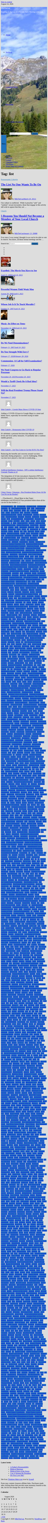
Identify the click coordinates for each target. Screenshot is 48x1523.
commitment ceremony (38, 723)
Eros (9, 847)
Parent (34, 1153)
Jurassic (15, 1020)
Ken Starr (40, 1022)
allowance (42, 536)
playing (3, 1180)
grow (39, 943)
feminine (12, 872)
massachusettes (6, 1072)
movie (15, 1107)
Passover (10, 1157)
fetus (20, 874)
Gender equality (19, 913)
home (41, 963)
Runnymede (39, 1260)
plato (29, 1178)
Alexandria (35, 533)
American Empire (32, 546)
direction (12, 796)
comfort (37, 717)
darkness (4, 773)
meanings (42, 1076)
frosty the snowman (8, 905)
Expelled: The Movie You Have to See (19, 270)
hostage (22, 970)
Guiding (34, 945)
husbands (28, 976)
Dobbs (12, 803)
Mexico (19, 1087)
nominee (4, 1132)
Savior (28, 1272)
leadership (40, 1036)
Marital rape (30, 1066)
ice (34, 978)
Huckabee (32, 972)
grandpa (23, 938)
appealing (15, 573)
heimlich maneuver (8, 955)
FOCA (3, 888)
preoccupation (37, 1193)
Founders (4, 895)
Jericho (9, 1009)
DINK (37, 794)
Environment (5, 840)
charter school (34, 675)
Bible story (19, 621)
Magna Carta (35, 1061)
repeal (41, 1239)
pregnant (18, 1193)
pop (21, 1185)
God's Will (40, 924)
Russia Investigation (13, 1264)
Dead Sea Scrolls (10, 776)
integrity (4, 995)
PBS (24, 1162)
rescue (36, 1243)
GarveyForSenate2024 (21, 911)
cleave (30, 711)
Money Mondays (7, 1101)
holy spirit (16, 963)
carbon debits (19, 663)
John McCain (6, 1013)
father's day (20, 865)
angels (27, 556)
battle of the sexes (25, 613)
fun (29, 905)
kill (5, 1026)
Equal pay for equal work (32, 844)
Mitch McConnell (34, 1095)
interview (42, 997)
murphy (38, 1109)
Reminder (15, 1239)
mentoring (15, 1084)
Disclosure (9, 104)
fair (38, 859)
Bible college (31, 619)
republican (29, 1241)
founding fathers (21, 895)
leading (3, 1039)
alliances (35, 536)
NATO (21, 1118)
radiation (22, 1222)
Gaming (34, 909)
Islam (11, 1003)
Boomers (17, 640)
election (23, 824)
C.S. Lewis (13, 655)
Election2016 (24, 828)
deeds (31, 780)
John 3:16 (42, 1011)
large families (31, 1032)
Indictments (5, 988)
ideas (3, 980)
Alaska (37, 531)
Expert (28, 857)
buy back (15, 652)
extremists (4, 859)
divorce (3, 803)
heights (38, 953)
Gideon (17, 920)
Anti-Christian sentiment (18, 565)
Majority (43, 1061)
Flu (39, 886)
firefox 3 (4, 880)
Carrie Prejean (28, 665)
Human (39, 972)
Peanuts (40, 1162)
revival (28, 1249)
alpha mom (25, 538)
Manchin (34, 1064)
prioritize (25, 1203)
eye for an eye (14, 859)
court (9, 753)
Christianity (5, 696)
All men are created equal (14, 536)
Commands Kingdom (35, 719)
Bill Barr (35, 625)
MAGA (22, 1061)
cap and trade (36, 659)
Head (3, 951)
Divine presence (32, 801)
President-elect (19, 1199)
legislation (20, 1041)
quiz (23, 1220)
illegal (36, 980)
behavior (34, 615)
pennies (28, 1164)
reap (10, 1231)
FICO (32, 874)
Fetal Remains (12, 874)
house (33, 970)
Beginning (26, 615)
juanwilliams (12, 1018)
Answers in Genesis (38, 561)
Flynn (43, 886)
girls (38, 920)
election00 (9, 826)
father (14, 865)
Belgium (18, 617)
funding (32, 907)
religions (12, 1237)
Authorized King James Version (26, 594)
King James (19, 1028)
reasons (20, 1231)
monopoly (17, 1101)
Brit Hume (25, 646)
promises (13, 1210)
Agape (23, 529)
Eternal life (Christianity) (33, 849)
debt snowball (30, 778)
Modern (19, 1097)
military (18, 1091)
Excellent (21, 855)
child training (18, 680)
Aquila (34, 573)
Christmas (25, 698)
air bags (44, 529)
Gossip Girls (19, 934)
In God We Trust (25, 984)
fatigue (33, 865)
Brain (13, 644)
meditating (23, 1078)
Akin (25, 531)
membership (25, 1080)
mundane (26, 1109)
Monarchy (13, 1099)
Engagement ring (22, 838)
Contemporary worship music (12, 742)
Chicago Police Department (36, 677)
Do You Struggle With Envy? (15, 352)
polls (39, 1183)
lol (32, 1055)
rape (28, 1224)
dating (10, 773)
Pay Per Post (5, 1162)
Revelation (10, 1249)
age (28, 529)
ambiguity (15, 542)
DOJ (38, 805)
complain (4, 730)
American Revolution (13, 552)
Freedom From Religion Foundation (25, 901)
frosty (42, 903)
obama (23, 1137)
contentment (27, 742)
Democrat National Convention (28, 786)
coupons (4, 753)
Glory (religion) (10, 924)
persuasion (22, 1168)
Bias (10, 619)
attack (12, 590)
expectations (12, 857)
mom (31, 1097)
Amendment (23, 542)
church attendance (21, 703)
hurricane (14, 976)
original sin (41, 1147)
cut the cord (23, 769)
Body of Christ (16, 634)
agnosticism (34, 529)
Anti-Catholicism (40, 563)
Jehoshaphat (5, 1007)
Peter (28, 1168)
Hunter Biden (6, 976)
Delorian (34, 784)
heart (11, 953)
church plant (42, 705)
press (43, 1199)
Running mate (29, 1260)
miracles (24, 1093)
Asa (42, 579)
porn (18, 1187)
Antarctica (5, 563)
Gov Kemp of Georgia (32, 934)
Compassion (39, 728)
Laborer (38, 1030)
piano (9, 1174)
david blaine (37, 773)
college (10, 717)
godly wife (33, 926)
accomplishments (17, 519)
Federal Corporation (12, 867)
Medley (30, 1078)
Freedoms (10, 903)
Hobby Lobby (39, 959)
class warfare (39, 709)
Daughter (16, 773)
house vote (40, 970)
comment (16, 721)
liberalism (21, 1045)
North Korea (11, 1135)
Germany (4, 920)
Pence (8, 1164)
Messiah (4, 1087)
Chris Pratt (14, 684)
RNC (16, 1253)
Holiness (28, 961)
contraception (6, 744)
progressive (38, 1208)
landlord (44, 1030)
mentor (8, 1084)
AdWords (31, 527)
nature (3, 1120)
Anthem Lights (14, 563)
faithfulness (18, 861)
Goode (27, 930)
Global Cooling (20, 922)
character (18, 673)
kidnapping (41, 1024)
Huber (26, 972)
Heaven (16, 953)
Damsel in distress (11, 771)
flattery (23, 886)
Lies (41, 1047)
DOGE (33, 805)
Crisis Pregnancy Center (26, 761)
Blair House (5, 632)
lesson (9, 1043)
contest (35, 742)
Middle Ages (26, 1089)
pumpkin (41, 1216)
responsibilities (12, 1245)
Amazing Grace (14, 540)
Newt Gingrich (14, 1128)
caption (20, 661)
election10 (33, 826)
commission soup (7, 723)
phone (13, 1172)
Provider (29, 1214)
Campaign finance (31, 657)
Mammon (16, 1064)
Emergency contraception (29, 834)
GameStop (27, 909)
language (4, 1032)
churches (4, 707)
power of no (34, 1189)
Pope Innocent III (34, 1185)
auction (32, 592)
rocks (9, 1256)
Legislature (29, 1041)
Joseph (12, 1016)
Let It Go (20, 1043)
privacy (37, 1203)
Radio (34, 1222)
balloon (16, 604)
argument (22, 575)
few (23, 874)
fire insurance (32, 878)
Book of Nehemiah (35, 636)
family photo (16, 863)
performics (21, 1166)
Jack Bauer (29, 1003)
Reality (15, 1228)
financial (37, 876)
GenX (34, 915)
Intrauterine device (30, 999)
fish (10, 886)
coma (32, 717)
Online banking (24, 1145)
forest (18, 890)
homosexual (42, 965)
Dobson (18, 803)
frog (38, 903)
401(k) (5, 511)
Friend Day (26, 903)
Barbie (36, 609)
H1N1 (16, 947)
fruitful (18, 905)
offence (32, 1139)
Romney (13, 1258)
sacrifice (34, 1264)
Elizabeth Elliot (22, 832)
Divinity (42, 801)
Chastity (43, 675)
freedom (37, 899)
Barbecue (30, 609)
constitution (19, 740)
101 (15, 506)
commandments (12, 719)
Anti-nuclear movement (36, 565)
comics (3, 719)
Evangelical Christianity (10, 853)
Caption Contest (29, 661)
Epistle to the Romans (9, 844)
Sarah (38, 1270)
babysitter (34, 600)
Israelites (21, 1003)
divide (24, 801)
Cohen (40, 715)
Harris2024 (10, 949)
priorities (19, 1203)
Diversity (17, 801)
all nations (28, 536)
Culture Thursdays (8, 767)
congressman (37, 734)
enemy (3, 838)
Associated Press (7, 586)
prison (31, 1203)
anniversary (5, 561)
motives (10, 1107)
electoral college (34, 830)
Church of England (30, 705)
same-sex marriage (33, 1268)
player (40, 1178)
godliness (13, 926)
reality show (34, 1228)
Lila (16, 1051)
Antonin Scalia (33, 567)
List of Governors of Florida (13, 1053)
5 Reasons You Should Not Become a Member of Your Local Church (22, 217)
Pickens (24, 1174)
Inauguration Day (15, 986)
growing (4, 945)
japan (21, 1005)
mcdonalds (19, 1076)
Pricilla (12, 1201)
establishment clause (34, 847)
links (39, 1051)
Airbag (10, 531)
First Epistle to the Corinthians (24, 884)
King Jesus (42, 1028)
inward (18, 1001)
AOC (41, 567)
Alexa (28, 533)
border (23, 640)
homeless (4, 965)
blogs (45, 632)
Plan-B (34, 1176)
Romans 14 (5, 1258)
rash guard (11, 1226)
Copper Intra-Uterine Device (29, 746)
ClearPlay (23, 711)
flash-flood (16, 886)
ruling (22, 1260)
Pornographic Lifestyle (9, 180)
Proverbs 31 (12, 1214)
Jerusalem (21, 1009)
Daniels (38, 771)
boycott (3, 644)
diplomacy (5, 796)
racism (11, 1222)
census (37, 669)
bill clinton (43, 625)
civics (20, 707)
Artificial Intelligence (33, 579)
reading (43, 1226)
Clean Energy (6, 711)
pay (45, 1160)
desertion (24, 792)
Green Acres (37, 940)
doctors (24, 803)
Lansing (11, 1032)
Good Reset (20, 930)
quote (28, 1220)
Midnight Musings (7, 1091)
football (42, 888)
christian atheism (24, 686)
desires (3, 794)
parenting (13, 1155)
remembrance (6, 1239)
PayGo (13, 1162)
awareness (30, 596)
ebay (21, 815)
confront (10, 734)
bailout (28, 602)
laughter (36, 1034)
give (41, 920)
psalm (42, 1214)
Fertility (4, 874)
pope (25, 1185)
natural (26, 1118)
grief (29, 943)
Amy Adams (22, 554)
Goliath (43, 926)
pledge (12, 1180)
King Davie (10, 1028)
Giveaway (5, 922)
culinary (8, 765)
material (26, 1072)
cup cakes (27, 767)
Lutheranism (5, 1061)
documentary (39, 803)
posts (16, 1189)
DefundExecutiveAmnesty (23, 782)
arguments (5, 577)
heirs (17, 955)
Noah (31, 1130)
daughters (23, 773)
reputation (24, 1243)
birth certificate (36, 627)
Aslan (33, 581)
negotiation (15, 1120)
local (42, 1053)
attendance (24, 590)
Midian (43, 1089)
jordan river (5, 1016)
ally (2, 538)
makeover (4, 1064)
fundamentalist (6, 907)
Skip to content (6, 2)
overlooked (37, 1149)
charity (24, 673)
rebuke (44, 1231)
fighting (41, 874)
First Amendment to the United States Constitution (23, 881)
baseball (28, 611)
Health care (25, 951)
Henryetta (26, 955)
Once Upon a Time (31, 1143)
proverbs (4, 1214)
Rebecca (26, 1231)
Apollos (20, 569)
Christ (20, 684)
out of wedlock (20, 1149)
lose (43, 1057)
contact (34, 740)
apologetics (27, 569)
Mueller (44, 1107)
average (11, 596)
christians (17, 698)
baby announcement (25, 598)
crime (41, 759)
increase (32, 986)
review (22, 1249)
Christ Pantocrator (38, 684)
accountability (29, 519)
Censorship (30, 669)
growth (10, 945)
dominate (30, 807)
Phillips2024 (5, 1172)
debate (34, 776)
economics (26, 817)
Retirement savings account (33, 1247)
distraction (5, 801)
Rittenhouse (5, 1253)
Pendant (22, 1164)
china (3, 682)
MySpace (30, 1112)
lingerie (34, 1051)
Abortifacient (28, 515)
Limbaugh (22, 1051)
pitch (3, 1176)
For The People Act (8, 890)
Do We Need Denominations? (15, 343)
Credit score (33, 759)
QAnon (30, 1218)
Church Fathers (34, 703)
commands (22, 719)
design (30, 792)
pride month (24, 1201)
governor (31, 936)
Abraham (20, 517)
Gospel (24, 932)
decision (38, 778)
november (26, 1135)
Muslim (18, 1112)
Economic (18, 817)
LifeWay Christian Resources (30, 1049)
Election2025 (16, 830)
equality (4, 847)
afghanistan (12, 529)
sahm (36, 1266)
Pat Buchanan (24, 1157)
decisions (4, 780)
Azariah (37, 596)
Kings (16, 1030)
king (37, 1026)
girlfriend (32, 920)
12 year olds (21, 506)
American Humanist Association (13, 550)
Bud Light (5, 648)
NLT (24, 1130)
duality (17, 813)
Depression (5, 792)
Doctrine (30, 803)
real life (9, 1228)
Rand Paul (18, 1224)
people (14, 1166)
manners (41, 1064)
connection (27, 736)
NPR (32, 1135)
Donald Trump (39, 807)
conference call (30, 732)
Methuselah (11, 1087)
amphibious (13, 554)
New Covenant (15, 1122)
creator (18, 757)
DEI (43, 782)
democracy (5, 786)
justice (24, 1020)
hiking (34, 957)
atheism (11, 588)
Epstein (20, 844)
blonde (3, 634)
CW (33, 769)
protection (29, 1212)
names (7, 1114)
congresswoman (7, 736)
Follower (19, 888)
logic (28, 1055)
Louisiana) (8, 1059)
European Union (28, 851)
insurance (37, 993)
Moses (13, 1105)
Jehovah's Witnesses (17, 1007)
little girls (28, 1053)
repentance (5, 1241)
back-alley (19, 602)
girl (28, 920)
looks (41, 1055)
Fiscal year (5, 886)
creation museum (35, 755)
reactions (33, 1226)
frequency (17, 903)
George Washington (12, 917)
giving (11, 922)
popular (43, 1185)
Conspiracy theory (7, 740)
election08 (25, 826)
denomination (21, 790)
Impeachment (6, 984)
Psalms (3, 1216)
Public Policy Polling (19, 1216)
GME (19, 924)
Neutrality (39, 1120)
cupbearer (35, 767)
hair (36, 947)
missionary (14, 1095)
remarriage (20, 1237)
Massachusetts (17, 1072)
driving (30, 811)
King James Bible (30, 1028)
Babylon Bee (10, 600)
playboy (35, 1178)
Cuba (3, 765)
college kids (17, 717)
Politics (31, 1183)
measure (4, 1078)
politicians (24, 1183)
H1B (12, 947)
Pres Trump (5, 1195)
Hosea (10, 970)
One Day (9, 1145)
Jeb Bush (31, 1005)
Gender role (29, 913)
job (30, 1011)
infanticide (25, 991)
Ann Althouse (29, 559)
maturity (41, 1074)
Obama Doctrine (32, 1137)
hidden (10, 957)
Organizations (31, 1147)
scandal (11, 1274)
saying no (4, 1274)
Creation (25, 755)
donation (4, 809)
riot (39, 1251)
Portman (33, 1187)
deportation (42, 790)
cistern (14, 707)
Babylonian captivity (22, 600)
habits (21, 947)
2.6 (9, 508)
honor (21, 968)
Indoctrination (6, 991)
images (12, 982)
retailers (20, 1247)
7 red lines (17, 511)
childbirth (36, 680)
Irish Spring (35, 1001)
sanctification (13, 1270)
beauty (3, 615)
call (10, 657)
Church (3, 211)
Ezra (21, 859)
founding (11, 895)
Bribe (7, 646)
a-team (7, 513)
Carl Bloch (38, 663)
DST (13, 813)
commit (17, 723)
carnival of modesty (15, 665)
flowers (35, 886)
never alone (5, 1122)
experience (22, 857)
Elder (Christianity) (13, 824)
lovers (25, 1059)
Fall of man (26, 861)
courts (14, 753)
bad (24, 602)
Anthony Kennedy (27, 563)
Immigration (20, 982)
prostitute (4, 1212)
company (30, 728)
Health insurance (36, 951)
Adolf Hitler (34, 525)
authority (11, 594)
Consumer (27, 740)
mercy (34, 1084)
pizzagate (13, 1176)
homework (34, 965)
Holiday (15, 961)
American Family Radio (16, 548)
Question (10, 1220)
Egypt (3, 824)
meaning (35, 1076)
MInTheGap (5, 8)
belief (24, 617)
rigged (9, 1251)
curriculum (15, 769)
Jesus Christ (34, 1009)
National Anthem (12, 1116)
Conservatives (16, 738)
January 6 (15, 1005)
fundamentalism (37, 905)
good (3, 928)
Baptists (41, 607)
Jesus (27, 1009)
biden (41, 623)
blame (12, 632)
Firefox (40, 878)
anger (32, 556)
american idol (30, 550)
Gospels (11, 934)
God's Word (5, 926)
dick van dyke (20, 794)
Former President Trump (15, 892)
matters (32, 1072)
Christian (14, 686)
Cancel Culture (12, 659)
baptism (4, 607)
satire (12, 1272)
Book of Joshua (9, 636)
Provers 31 (21, 1214)
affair (37, 527)
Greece (20, 940)
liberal (15, 1045)
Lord (8, 1057)
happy (3, 949)
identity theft (15, 980)
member (18, 1080)
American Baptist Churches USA (13, 544)
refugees (39, 1233)
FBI (42, 865)
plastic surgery (22, 1178)
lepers (43, 1041)
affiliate (42, 527)
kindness (32, 1026)
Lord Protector (16, 1057)
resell (41, 1243)
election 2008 (31, 824)
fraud (3, 899)
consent (42, 736)
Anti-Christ (5, 565)
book (24, 634)
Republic (22, 1241)
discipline (21, 799)
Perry (28, 1166)
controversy (26, 744)
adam (15, 523)
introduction (41, 999)
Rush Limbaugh (10, 1262)
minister (4, 1093)
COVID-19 (39, 753)
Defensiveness (39, 780)
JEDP (37, 1005)
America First (40, 542)
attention (31, 590)
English (38, 838)
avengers (4, 596)
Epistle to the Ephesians (33, 842)
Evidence (39, 853)
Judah (20, 1018)
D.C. (41, 769)
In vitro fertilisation (39, 984)
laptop (24, 1032)
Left (28, 1039)
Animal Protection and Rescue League (22, 557)
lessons (14, 1043)
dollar (42, 805)
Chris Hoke (5, 684)
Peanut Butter (32, 1162)
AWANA (17, 596)
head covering (10, 951)
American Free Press (32, 548)
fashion (3, 865)
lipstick (44, 1051)
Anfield (21, 556)
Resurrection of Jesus (9, 1247)
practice (42, 1189)
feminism (27, 872)
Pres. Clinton (14, 1195)
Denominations (32, 790)
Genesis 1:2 (21, 915)
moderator (12, 1097)
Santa (26, 1270)
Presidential (29, 1199)
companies (23, 728)
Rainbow (40, 1222)
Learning (18, 1039)
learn (13, 1039)
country (20, 751)
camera (14, 657)
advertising (23, 527)
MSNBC (37, 1107)
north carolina (32, 1132)
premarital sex (27, 1193)
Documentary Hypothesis (10, 805)
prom (44, 1208)
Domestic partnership (19, 807)
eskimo (13, 847)
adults (16, 527)
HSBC (20, 972)
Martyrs (9, 1070)
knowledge (30, 1030)
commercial (42, 721)
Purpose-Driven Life (13, 1218)
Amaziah (4, 540)
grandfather (15, 938)
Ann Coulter (38, 559)
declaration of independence (18, 780)
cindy (10, 707)
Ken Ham (33, 1022)
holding (9, 961)
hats (36, 949)
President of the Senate (37, 1197)
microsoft (17, 1089)
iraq (28, 1001)
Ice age (38, 978)
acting (22, 521)
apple (21, 573)
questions (18, 1220)
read (38, 1226)
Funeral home (41, 907)
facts (32, 859)
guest (29, 945)
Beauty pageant (12, 615)
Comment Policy (12, 87)
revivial (34, 1249)
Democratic (5, 788)
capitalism (13, 661)
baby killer (37, 598)
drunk (8, 813)
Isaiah (3, 1003)
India (37, 986)
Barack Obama (9, 609)
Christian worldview (36, 694)
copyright (4, 748)
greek (30, 940)
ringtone (34, 1251)
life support (5, 1049)
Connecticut (17, 736)
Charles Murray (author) (10, 675)
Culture (42, 765)
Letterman (32, 1043)
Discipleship (12, 799)
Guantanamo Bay (19, 945)
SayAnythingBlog (37, 1272)
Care (26, 663)
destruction (10, 794)
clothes (42, 713)
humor (38, 974)
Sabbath (28, 1264)
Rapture (33, 1224)
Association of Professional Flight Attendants (30, 586)
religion (32, 1235)
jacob (36, 1003)
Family (43, 861)
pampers (18, 1153)
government (5, 936)
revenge (17, 1249)
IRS (41, 1001)
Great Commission (39, 938)
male (10, 1064)
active (38, 521)
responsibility (23, 1245)
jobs (32, 1011)
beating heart (37, 613)
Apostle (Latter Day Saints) (19, 571)
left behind (34, 1039)
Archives (9, 52)
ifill (32, 980)
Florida (29, 886)
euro (14, 851)
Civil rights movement (30, 707)
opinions (38, 1145)
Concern (12, 732)
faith (2, 861)
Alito (3, 536)
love (13, 1059)
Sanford (21, 1270)
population (5, 1187)
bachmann (42, 600)
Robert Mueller (23, 1253)
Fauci (38, 865)
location (14, 1055)
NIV (20, 1130)
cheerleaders (9, 677)
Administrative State (8, 525)
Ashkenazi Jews (21, 581)
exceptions (29, 855)
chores (24, 682)
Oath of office (15, 1137)
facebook (26, 859)
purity (3, 1218)
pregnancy (10, 1193)
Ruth (22, 1264)
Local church (6, 1055)
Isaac (45, 1001)
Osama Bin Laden (7, 1149)
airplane (16, 531)
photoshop (39, 1172)
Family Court (6, 863)
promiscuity (5, 1210)
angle (36, 556)
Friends (33, 903)
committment (5, 725)
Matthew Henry (17, 1074)
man (21, 1064)
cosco (29, 748)
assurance (4, 588)
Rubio (3, 1260)
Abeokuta (34, 513)
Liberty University (28, 1047)
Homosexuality (6, 968)
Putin (23, 1218)
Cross (17, 763)
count (15, 751)
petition (33, 1168)
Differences (30, 794)
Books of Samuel (7, 640)
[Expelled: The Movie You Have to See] (6, 266)
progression (29, 1208)
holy (10, 963)
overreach (16, 1151)
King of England (7, 1030)
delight (17, 784)
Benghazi (4, 619)
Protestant (37, 1212)
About (8, 35)
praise (3, 1191)
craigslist (18, 755)
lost (2, 1059)
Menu (4, 144)
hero (31, 955)
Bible (14, 619)
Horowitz (4, 970)
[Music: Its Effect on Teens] (4, 319)
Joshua (17, 1016)
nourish (19, 1135)
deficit (3, 782)
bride (11, 646)
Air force (4, 531)
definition (9, 782)
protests (44, 1212)
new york (20, 1126)
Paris (24, 1155)
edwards (39, 821)
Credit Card (30, 757)
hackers (27, 947)
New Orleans (30, 1124)
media (9, 1078)
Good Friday (10, 928)
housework (13, 972)
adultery (11, 527)
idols (28, 980)
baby (15, 598)
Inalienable (5, 986)
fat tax (9, 865)
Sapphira (32, 1270)
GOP (20, 932)
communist (15, 728)
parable (29, 1153)
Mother (18, 1105)
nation (3, 1116)
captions (39, 661)
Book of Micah (21, 636)
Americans (5, 554)
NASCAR (40, 1114)
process (36, 1205)
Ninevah (15, 1130)
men (23, 1082)
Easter (11, 815)
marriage (23, 1068)
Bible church (21, 619)
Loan (38, 1053)
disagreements (31, 796)
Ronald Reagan (29, 1258)
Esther (21, 849)
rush (2, 1262)
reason (14, 1231)
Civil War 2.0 (6, 709)
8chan (24, 511)
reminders (22, 1239)
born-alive (11, 642)
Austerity (38, 592)
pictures (30, 1174)
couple (36, 751)
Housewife (5, 972)
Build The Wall (20, 648)
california (24, 655)
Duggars (24, 813)
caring (31, 663)
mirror (30, 1093)
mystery (37, 1112)
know (23, 1030)
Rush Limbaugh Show (25, 1262)
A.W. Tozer (14, 513)
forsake (27, 892)
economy (34, 817)
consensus (35, 736)
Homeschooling (23, 965)
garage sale (42, 909)
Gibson (11, 920)
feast (2, 867)
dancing (27, 771)
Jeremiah (36, 1007)
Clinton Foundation (26, 713)
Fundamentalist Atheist (20, 907)
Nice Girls (24, 1128)
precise (3, 1193)
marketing (15, 1068)
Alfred (41, 533)
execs (36, 855)
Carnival (4, 665)
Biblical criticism (18, 623)
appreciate (27, 573)
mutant (23, 1112)
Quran (32, 1220)
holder (3, 961)
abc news (27, 513)
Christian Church (37, 686)
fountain (31, 895)
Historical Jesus (18, 959)
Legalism (4, 1041)
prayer (11, 1191)
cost (11, 751)
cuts (29, 769)
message (40, 1084)
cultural (14, 765)
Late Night (25, 1034)
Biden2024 (14, 625)
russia (3, 1264)
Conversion (5, 746)
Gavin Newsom (7, 913)
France (44, 897)
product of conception (9, 1208)
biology (23, 627)
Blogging (39, 632)
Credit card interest (11, 759)
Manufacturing (6, 1066)
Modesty (25, 1097)
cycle (37, 769)
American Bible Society (34, 544)
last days (17, 1034)
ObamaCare (5, 1139)
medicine (15, 1078)
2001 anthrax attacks (18, 508)
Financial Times (18, 878)
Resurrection (38, 1245)
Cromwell (10, 763)
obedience (14, 1139)
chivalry (8, 682)
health (18, 951)
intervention (34, 997)
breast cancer (36, 644)
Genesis (14, 915)
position (40, 1187)
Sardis (7, 1272)
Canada (4, 659)
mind (23, 1091)
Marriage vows (32, 1068)
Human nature (6, 974)
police (7, 1183)
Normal (10, 1132)
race (36, 1220)
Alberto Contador (13, 533)
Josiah (23, 1016)
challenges (42, 671)
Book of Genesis (32, 634)
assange (39, 581)
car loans (10, 663)
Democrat (13, 786)
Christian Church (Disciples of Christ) (15, 688)
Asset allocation (21, 584)
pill (45, 1174)
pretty (3, 1201)
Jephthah (29, 1007)
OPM (43, 1145)
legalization (12, 1041)
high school (27, 957)
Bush (39, 650)
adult (5, 527)
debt (13, 778)
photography (25, 1172)
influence (24, 993)
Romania (34, 1256)
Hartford (18, 949)
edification (20, 821)
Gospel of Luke (33, 932)
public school (32, 1216)
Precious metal (38, 1191)
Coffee (25, 715)
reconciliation (13, 1233)
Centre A (19, 671)
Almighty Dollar (10, 538)
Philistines (41, 1170)
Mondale (20, 1099)
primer (39, 1201)
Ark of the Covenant (30, 577)
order (12, 1147)
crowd (21, 763)
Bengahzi (42, 617)
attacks (17, 590)
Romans (41, 1256)
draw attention (32, 809)
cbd (11, 669)
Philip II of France (21, 1170)
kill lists (10, 1026)
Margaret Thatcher (19, 1066)
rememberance (38, 1237)
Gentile (28, 915)
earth (34, 813)
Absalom (28, 517)
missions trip (23, 1095)
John (36, 1011)
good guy (18, 928)
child (3, 680)
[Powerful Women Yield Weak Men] (8, 285)
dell (28, 784)
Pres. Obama (24, 1195)
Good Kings (27, 928)
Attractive (25, 592)
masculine (20, 1070)
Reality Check (24, 1228)
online (16, 1145)
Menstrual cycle (31, 1082)
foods (37, 888)
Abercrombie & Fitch (9, 515)
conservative (5, 738)
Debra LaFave (6, 778)
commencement (6, 721)
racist (16, 1222)
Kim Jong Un (18, 1026)
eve (29, 853)
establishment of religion (10, 849)
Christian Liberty (35, 688)
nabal (43, 1112)
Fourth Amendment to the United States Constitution (20, 896)
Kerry (19, 1024)
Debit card (41, 776)
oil (7, 1141)
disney (38, 799)
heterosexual (38, 955)
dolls (2, 807)
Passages (38, 1155)
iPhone (24, 1001)
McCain (4, 1076)
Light (43, 1049)
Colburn (4, 717)
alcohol (22, 533)
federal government (27, 867)
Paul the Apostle (37, 1160)
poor (18, 1185)
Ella (42, 832)
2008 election (40, 508)
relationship (14, 1235)
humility (32, 974)
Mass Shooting (35, 1070)
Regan (3, 1235)
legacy (41, 1039)
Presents (39, 1195)
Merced (22, 1084)
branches (18, 644)
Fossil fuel (34, 892)
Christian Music (30, 690)
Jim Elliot (20, 1011)
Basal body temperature (16, 611)
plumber (40, 1180)
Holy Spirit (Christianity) (29, 963)
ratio (21, 1226)
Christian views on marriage (18, 694)
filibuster (4, 876)
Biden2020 (5, 625)
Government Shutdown (18, 936)
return (3, 1249)
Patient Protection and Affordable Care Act (21, 1159)
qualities (4, 1220)
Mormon (14, 1103)
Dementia (41, 784)
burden (10, 650)
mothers (4, 1107)
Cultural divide (33, 765)
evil (45, 853)
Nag (2, 1114)
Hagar (32, 947)
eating (16, 815)
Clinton (16, 713)
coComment (18, 715)
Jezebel (14, 1011)
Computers (29, 730)
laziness (10, 1036)
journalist (35, 1016)
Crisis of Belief (11, 761)
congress (28, 734)
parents (19, 1155)
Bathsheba (5, 613)
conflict (3, 734)
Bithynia (33, 629)
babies (11, 598)
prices (8, 1201)
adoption (42, 525)
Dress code (9, 811)
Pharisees (11, 1170)
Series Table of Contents (15, 122)
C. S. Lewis (34, 652)
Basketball (35, 611)
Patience (33, 1157)
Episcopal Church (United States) (27, 840)
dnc (8, 803)
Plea (8, 1180)
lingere (28, 1051)
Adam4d (31, 523)
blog (23, 632)
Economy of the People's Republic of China (23, 819)
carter (39, 665)
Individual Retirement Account (35, 988)
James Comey (6, 1005)
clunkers (10, 715)
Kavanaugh (21, 1022)
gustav (7, 947)
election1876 (14, 828)
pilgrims (41, 1174)
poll (36, 1183)
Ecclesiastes (27, 815)
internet (15, 997)
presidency (5, 1197)
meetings (37, 1078)
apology (35, 569)
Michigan (10, 1089)
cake (19, 655)
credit (24, 757)
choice (19, 682)
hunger (43, 974)
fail (35, 859)
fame (38, 861)
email (3, 834)
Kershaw (25, 1024)
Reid (8, 1235)
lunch (34, 1059)
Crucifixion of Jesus (36, 763)
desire (41, 792)
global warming (32, 922)
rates (17, 1226)
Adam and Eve (22, 523)
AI (40, 529)
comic (43, 717)
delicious (11, 784)
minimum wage (37, 1091)
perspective (13, 1168)
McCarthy (11, 1076)
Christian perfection (13, 692)
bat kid (42, 611)
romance (28, 1256)
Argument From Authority (36, 575)
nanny (22, 1114)
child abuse (9, 680)
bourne (17, 642)
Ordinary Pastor (20, 1147)
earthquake (5, 815)
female (25, 869)
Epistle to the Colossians (15, 842)
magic (27, 1061)
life (45, 1047)
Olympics (12, 1143)
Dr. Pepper (23, 809)
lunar (30, 1059)
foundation (42, 892)
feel (13, 869)
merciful (28, 1084)
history (26, 959)
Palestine (41, 1151)
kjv (20, 1030)
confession (40, 732)
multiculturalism (7, 1109)
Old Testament (33, 1141)
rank (24, 1224)
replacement (13, 1241)
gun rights (41, 945)
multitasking (17, 1109)
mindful (28, 1091)
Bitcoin (27, 629)
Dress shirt (18, 811)
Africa (18, 529)
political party (15, 1183)
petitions (39, 1168)
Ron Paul (20, 1258)
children (44, 680)
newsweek (5, 1128)
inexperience (16, 991)
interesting (29, 995)
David (30, 773)
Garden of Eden (7, 911)
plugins (34, 1180)
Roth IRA (39, 1258)
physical (4, 1174)
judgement (43, 1018)
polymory (12, 1185)
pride (18, 1201)
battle (17, 613)
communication (37, 725)
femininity (19, 872)
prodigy (42, 1205)
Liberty (36, 1045)
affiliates (4, 529)
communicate (26, 725)
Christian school (27, 692)
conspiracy (34, 738)
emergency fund (7, 836)
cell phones (17, 669)
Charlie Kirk (23, 675)
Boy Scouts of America (32, 642)
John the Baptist (27, 1013)
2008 (33, 508)
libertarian (29, 1045)
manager (27, 1064)
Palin (3, 1153)
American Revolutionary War (32, 552)
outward (29, 1149)
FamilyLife (36, 863)
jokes (36, 1013)
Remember (28, 1237)
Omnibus (19, 1143)
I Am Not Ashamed (18, 978)
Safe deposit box (22, 1266)
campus (42, 657)
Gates (42, 911)
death (19, 776)
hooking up (28, 968)
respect (3, 1245)
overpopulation (6, 1151)
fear (45, 865)
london (35, 1055)
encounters (24, 836)
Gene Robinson (40, 913)
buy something (24, 652)
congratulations (19, 734)
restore (30, 1245)
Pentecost (35, 1164)
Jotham (28, 1016)
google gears (12, 932)
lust (38, 1059)
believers (35, 617)
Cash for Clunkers (7, 667)
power (27, 1189)
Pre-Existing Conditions (23, 1191)
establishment (22, 847)
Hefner (33, 953)
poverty (21, 1189)
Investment (12, 1001)
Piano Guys (16, 1174)
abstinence (35, 517)
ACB (8, 519)
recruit (26, 1233)
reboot (39, 1231)
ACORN (16, 521)
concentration (38, 730)
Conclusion (20, 732)
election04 (17, 826)
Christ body (27, 684)
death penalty (27, 776)
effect (44, 821)
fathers (27, 865)
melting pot (10, 1080)
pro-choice (10, 1205)
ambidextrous (6, 542)
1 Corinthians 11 (7, 506)
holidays (22, 961)
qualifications (38, 1218)
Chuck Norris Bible (29, 700)
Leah (8, 1039)
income (25, 986)
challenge (34, 671)
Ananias (4, 556)
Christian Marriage (17, 690)
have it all (41, 949)
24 (2, 511)
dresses (24, 811)
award (23, 596)
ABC (21, 513)
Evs (9, 855)
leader (33, 1036)
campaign (21, 657)
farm (42, 863)
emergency (15, 834)
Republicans (15, 1243)
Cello (24, 669)
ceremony (26, 671)
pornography (25, 1187)
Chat (2, 677)
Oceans (26, 1139)
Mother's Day (27, 1105)
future (20, 909)
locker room (21, 1055)
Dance (21, 771)
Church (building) (7, 703)
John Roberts (16, 1013)
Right (14, 1251)
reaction (26, 1226)
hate (32, 949)
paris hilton (31, 1155)
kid (35, 1024)
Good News (36, 928)
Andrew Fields (12, 556)
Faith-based (9, 861)
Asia (29, 581)
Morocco (34, 1103)
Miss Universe (38, 1093)
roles (22, 1256)
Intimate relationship (15, 999)
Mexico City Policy (29, 1087)
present (32, 1195)
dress (3, 811)
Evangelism (23, 853)
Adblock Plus (40, 523)
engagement (10, 838)
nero (29, 1120)
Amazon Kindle (32, 540)
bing (18, 627)
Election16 (5, 828)
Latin (31, 1034)
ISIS (7, 1003)
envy (13, 840)
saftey (31, 1266)
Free (7, 899)
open (32, 1145)
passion (3, 1157)
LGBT (10, 1045)
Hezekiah (4, 957)
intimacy (4, 999)
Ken (27, 1022)
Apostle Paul (34, 571)
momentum (38, 1097)
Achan (10, 521)
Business (4, 652)
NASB (33, 1114)
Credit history (24, 759)
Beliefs (29, 617)
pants (24, 1153)
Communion (5, 728)
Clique (36, 713)
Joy (40, 1016)
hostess (28, 970)
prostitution (12, 1212)
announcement (15, 561)
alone (19, 538)
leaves (24, 1039)
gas (31, 911)
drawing (41, 809)
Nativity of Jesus (12, 1118)
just (20, 1020)
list (2, 1053)
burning (16, 650)
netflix (33, 1120)
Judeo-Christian (28, 1018)
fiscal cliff (39, 884)
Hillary (39, 957)
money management (37, 1099)
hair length (42, 947)
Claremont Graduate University (22, 709)
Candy (28, 659)
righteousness (21, 1251)
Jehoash (43, 1005)
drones (35, 811)
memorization (10, 1082)
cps (13, 755)
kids (2, 1026)
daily (3, 771)
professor (20, 1208)
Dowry (10, 809)
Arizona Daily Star (16, 577)
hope (40, 968)
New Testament (41, 1124)
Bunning (4, 650)
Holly (34, 961)
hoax (31, 959)
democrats (11, 790)
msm (32, 1107)
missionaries (5, 1095)
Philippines (33, 1170)
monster (25, 1101)
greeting (24, 943)
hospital (16, 970)
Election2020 (34, 828)
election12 (41, 826)
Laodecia (17, 1032)
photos (32, 1172)
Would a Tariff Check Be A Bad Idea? (19, 381)
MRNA (27, 1107)
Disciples (4, 799)
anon (23, 561)
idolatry (23, 980)
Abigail (19, 515)
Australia (4, 594)
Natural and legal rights (38, 1118)
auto (40, 594)
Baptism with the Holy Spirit (17, 607)
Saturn (16, 1272)
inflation (18, 993)
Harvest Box (26, 949)
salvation (9, 1268)
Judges (3, 1020)
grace (40, 936)
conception (5, 732)
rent (28, 1239)
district (11, 801)
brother (38, 646)
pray (7, 1191)
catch (29, 667)
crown (26, 763)
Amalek (40, 538)
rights (29, 1251)
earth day (39, 813)
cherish (23, 677)
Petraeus (4, 1170)
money (26, 1099)
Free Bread (13, 899)
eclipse (11, 817)
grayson (29, 938)
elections (24, 830)
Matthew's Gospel (30, 1074)
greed (26, 940)
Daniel (32, 771)
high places (18, 957)
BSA (43, 646)
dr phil (16, 809)
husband (22, 976)
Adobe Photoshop (22, 525)
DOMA (8, 807)
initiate (30, 993)
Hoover (35, 968)
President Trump (7, 1199)
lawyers (4, 1036)
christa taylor (5, 686)
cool (11, 746)
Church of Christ (16, 705)
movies (21, 1107)
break (29, 644)
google (33, 930)
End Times (42, 836)
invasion (4, 1001)
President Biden (22, 1197)
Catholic (34, 667)
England (32, 838)
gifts (24, 920)
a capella (33, 511)
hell (20, 955)
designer (36, 792)
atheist (17, 588)
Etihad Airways (6, 851)
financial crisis (6, 878)
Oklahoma (12, 1141)
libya (37, 1047)
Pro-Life (17, 1205)
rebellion (33, 1231)
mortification (5, 1105)
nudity (36, 1135)
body (8, 634)
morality (8, 1103)
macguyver (15, 1061)
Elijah (14, 832)
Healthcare (5, 953)
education (31, 821)
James (40, 1003)
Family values (26, 863)
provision (35, 1214)
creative (13, 757)
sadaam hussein (6, 1266)
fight (36, 874)
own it (22, 1151)
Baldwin (10, 604)
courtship (20, 753)
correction (23, 748)
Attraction (18, 592)
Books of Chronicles (37, 638)
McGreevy (28, 1076)
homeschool (12, 965)
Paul (29, 1160)
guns (2, 947)
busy (9, 652)
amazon (23, 540)
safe (14, 1266)
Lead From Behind (24, 1036)
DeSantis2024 (15, 792)
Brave (24, 644)
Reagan (4, 1228)
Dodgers (23, 805)
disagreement (21, 796)
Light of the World (8, 1051)
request (31, 1243)
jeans (25, 1005)
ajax (21, 531)
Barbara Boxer (20, 609)
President (12, 1197)
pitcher (7, 1176)
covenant (27, 753)
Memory (18, 1082)
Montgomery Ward (35, 1101)
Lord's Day (38, 1057)
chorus (29, 682)
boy (22, 642)
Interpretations (24, 997)
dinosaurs (43, 794)
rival (11, 1253)
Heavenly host (25, 953)
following (26, 888)
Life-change (14, 1049)
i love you (29, 978)
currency (7, 769)
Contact (8, 70)
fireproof (11, 880)
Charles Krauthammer (35, 673)
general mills (5, 915)
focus (8, 888)
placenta (25, 1176)
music (44, 1109)
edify (26, 821)
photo (18, 1172)
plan (30, 1176)
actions (32, 521)
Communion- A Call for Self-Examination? (21, 361)
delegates (4, 784)
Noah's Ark (37, 1130)
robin (32, 1253)
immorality (29, 982)
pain (32, 1151)
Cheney (17, 677)
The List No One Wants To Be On (21, 184)
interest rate (21, 995)
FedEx (9, 869)
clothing (4, 715)
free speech (29, 899)
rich (38, 1249)
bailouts (34, 602)
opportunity (5, 1147)
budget (11, 648)
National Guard (24, 1116)
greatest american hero (9, 940)
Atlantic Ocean (30, 588)
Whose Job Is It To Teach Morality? (18, 304)
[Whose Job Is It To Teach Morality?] (8, 300)
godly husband (23, 926)
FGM (27, 874)
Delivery (24, 784)
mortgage (42, 1103)
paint (36, 1151)
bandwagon (29, 604)
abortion (36, 515)
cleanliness (15, 711)
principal (12, 1203)
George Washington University (31, 917)
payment (19, 1162)
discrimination (30, 799)
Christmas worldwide (14, 700)
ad (11, 523)
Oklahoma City (22, 1141)
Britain (32, 646)
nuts (2, 1137)
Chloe (14, 682)
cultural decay (23, 765)
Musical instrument (8, 1112)
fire (25, 878)
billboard (13, 627)
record (21, 1233)
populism (12, 1187)
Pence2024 (15, 1164)
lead (14, 1036)
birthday (10, 629)
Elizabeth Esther (34, 832)
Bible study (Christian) (32, 621)
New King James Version (15, 1124)
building (29, 648)
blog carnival (30, 632)
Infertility (33, 991)
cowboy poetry (6, 755)
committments (16, 725)
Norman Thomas (20, 1132)
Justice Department (34, 1020)
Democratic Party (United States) (22, 788)
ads (2, 527)
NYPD (7, 1137)
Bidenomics (22, 625)
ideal (43, 978)
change (3, 673)
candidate (22, 659)
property (20, 1210)
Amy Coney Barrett (35, 554)
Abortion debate (11, 517)
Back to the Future (8, 602)
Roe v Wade (15, 1256)
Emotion (16, 836)
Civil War (42, 707)
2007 (28, 508)
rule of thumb (14, 1260)
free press (21, 899)
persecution (34, 1166)
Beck (20, 615)
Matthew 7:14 (6, 1074)
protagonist (21, 1212)
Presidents (37, 1199)
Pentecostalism (6, 1166)
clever (35, 711)
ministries (10, 1093)
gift (21, 920)
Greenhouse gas (15, 943)
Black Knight (42, 629)
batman (11, 613)
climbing (10, 713)
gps (36, 936)
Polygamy (4, 1185)
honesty (15, 968)
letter (26, 1043)
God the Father (30, 924)
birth (28, 627)
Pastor (16, 1157)
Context (41, 742)
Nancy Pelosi (14, 1114)
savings (22, 1272)
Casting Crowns (21, 667)
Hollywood (41, 961)
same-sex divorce (19, 1268)
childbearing (28, 680)
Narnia (27, 1114)
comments (33, 721)
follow (13, 888)
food (32, 888)
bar (2, 609)
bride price (17, 646)
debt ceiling (20, 778)
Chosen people (38, 682)
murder (32, 1109)
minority (18, 1093)
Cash (43, 665)
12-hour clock (31, 506)
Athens (22, 588)
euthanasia (39, 851)
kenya (14, 1024)
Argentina (15, 575)
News (38, 1126)
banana (22, 604)
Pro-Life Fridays (27, 1205)
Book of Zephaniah (17, 638)
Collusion (25, 717)
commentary (24, 721)
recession (4, 1233)
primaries (32, 1201)
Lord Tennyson (27, 1057)
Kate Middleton (11, 1022)
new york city (30, 1126)
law (41, 1034)
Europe (19, 851)
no (27, 1130)
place (20, 1176)
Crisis (3, 761)
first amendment (24, 880)
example (15, 855)
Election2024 (6, 830)
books (27, 638)
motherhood (36, 1105)
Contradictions (16, 744)
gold (39, 926)
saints (40, 1266)
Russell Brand (39, 1262)
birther (15, 629)
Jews (9, 1011)
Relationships (24, 1235)
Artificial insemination (17, 579)
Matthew (38, 1072)
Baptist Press (33, 607)
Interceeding (12, 995)
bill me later (5, 627)
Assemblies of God (8, 584)
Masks (27, 1070)
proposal (41, 1210)
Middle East (35, 1089)
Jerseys (14, 1009)
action (27, 521)
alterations (33, 538)
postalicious (10, 1189)
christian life (5, 690)
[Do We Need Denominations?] (7, 338)
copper (16, 746)
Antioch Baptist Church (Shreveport (14, 567)
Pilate (35, 1174)
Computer (20, 730)
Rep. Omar (34, 1239)
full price (24, 905)
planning (13, 1178)
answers (28, 561)
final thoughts (17, 876)
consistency (25, 738)
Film (9, 876)
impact (36, 982)
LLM (34, 1053)
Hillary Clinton (6, 959)
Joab (26, 1011)
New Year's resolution (9, 1126)
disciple (40, 796)
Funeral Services (7, 909)
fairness (43, 859)
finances (31, 876)
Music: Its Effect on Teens (13, 323)
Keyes (31, 1024)
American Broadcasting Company (13, 546)
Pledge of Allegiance (23, 1180)
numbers (43, 1135)
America (31, 542)
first (16, 880)
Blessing (18, 632)
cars (35, 665)
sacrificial (41, 1264)
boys (8, 644)
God (22, 924)
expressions (35, 857)
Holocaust (4, 963)
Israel (16, 1003)
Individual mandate (17, 988)
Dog (28, 805)
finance (24, 876)
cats (8, 669)
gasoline (36, 911)
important (14, 984)
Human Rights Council (20, 974)
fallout (33, 861)
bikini (29, 625)
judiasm (9, 1020)
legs (38, 1041)
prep (44, 1193)
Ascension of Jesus (8, 581)
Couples (43, 751)
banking (37, 604)
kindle (26, 1026)
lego (35, 1041)
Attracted (10, 592)
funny (16, 909)
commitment (24, 723)
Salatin (3, 1268)
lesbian (3, 1043)
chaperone (10, 673)
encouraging (33, 836)
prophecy (27, 1210)
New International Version (31, 1122)
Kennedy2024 (6, 1024)
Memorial (34, 1080)
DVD (29, 813)
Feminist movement (38, 872)
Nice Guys (33, 1128)
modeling (4, 1097)
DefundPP (37, 782)
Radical (28, 1222)
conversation (36, 744)
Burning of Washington (28, 650)
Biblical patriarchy (31, 623)
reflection (32, 1233)
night (9, 1130)
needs (8, 1120)
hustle (8, 978)
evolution (4, 855)
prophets (34, 1210)
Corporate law (13, 748)
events (33, 853)
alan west (30, 531)
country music (29, 751)
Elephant (8, 832)
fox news (38, 897)
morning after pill (24, 1103)
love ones (19, 1059)
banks (43, 604)
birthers (21, 629)
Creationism (5, 757)
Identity (8, 980)
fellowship (19, 869)
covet (33, 753)
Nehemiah (23, 1120)
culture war (19, 767)
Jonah (40, 1013)
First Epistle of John (30, 882)
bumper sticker (38, 648)
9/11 (28, 511)
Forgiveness (24, 890)
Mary (14, 1070)
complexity (12, 730)
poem (3, 1183)
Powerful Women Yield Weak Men (17, 289)
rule (7, 1260)
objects (20, 1139)
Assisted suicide (33, 584)
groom (33, 943)
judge (36, 1018)
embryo (8, 834)
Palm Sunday (10, 1153)
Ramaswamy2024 (7, 1224)
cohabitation (33, 715)
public (9, 1216)
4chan (11, 511)
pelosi (3, 1164)
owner (27, 1151)
